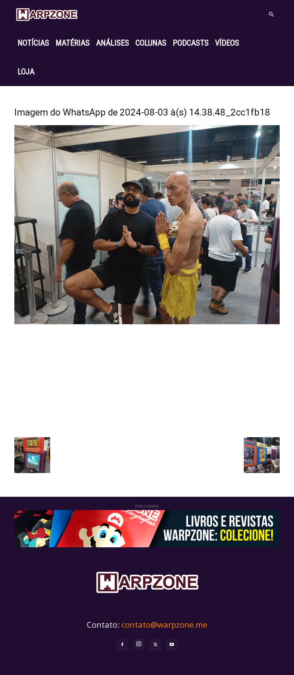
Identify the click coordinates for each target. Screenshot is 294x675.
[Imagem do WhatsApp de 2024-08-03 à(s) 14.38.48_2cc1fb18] (147, 322)
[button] (271, 14)
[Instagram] (138, 644)
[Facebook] (122, 645)
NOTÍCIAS (33, 42)
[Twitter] (155, 645)
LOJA (26, 71)
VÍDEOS (227, 42)
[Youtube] (171, 645)
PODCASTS (191, 42)
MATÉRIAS (73, 42)
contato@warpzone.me (164, 624)
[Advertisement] (147, 380)
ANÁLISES (112, 42)
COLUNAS (151, 42)
